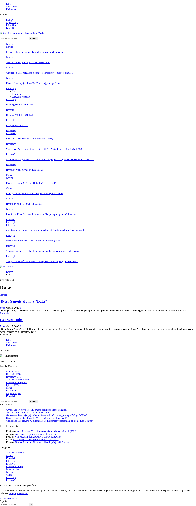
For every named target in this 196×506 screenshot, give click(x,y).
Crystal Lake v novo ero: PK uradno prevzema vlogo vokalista (36, 52)
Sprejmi (12, 493)
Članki (9, 175)
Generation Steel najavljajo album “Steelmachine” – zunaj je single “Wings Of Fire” (46, 415)
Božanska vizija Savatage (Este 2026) (24, 170)
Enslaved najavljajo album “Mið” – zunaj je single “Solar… (35, 83)
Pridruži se (11, 25)
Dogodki (11, 396)
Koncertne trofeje (16, 382)
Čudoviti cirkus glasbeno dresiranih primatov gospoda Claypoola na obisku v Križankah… (50, 159)
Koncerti (10, 219)
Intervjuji (10, 222)
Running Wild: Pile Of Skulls (20, 104)
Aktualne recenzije (21, 96)
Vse (14, 91)
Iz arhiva (16, 94)
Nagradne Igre (13, 393)
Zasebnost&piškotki (9, 498)
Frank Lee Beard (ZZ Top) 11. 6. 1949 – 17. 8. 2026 (31, 183)
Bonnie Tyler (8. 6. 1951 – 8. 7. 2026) (24, 204)
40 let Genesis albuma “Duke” (23, 301)
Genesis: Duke (11, 320)
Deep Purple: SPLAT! (17, 125)
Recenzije (11, 88)
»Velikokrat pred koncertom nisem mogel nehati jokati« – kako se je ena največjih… (46, 230)
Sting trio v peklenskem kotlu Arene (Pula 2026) (29, 138)
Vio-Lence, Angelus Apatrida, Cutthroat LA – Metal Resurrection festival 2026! (44, 149)
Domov (9, 19)
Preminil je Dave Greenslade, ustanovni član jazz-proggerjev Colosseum (41, 214)
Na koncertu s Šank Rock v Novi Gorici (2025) (38, 436)
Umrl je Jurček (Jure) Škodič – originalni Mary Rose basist (34, 193)
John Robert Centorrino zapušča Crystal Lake (37, 434)
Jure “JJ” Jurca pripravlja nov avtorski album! (28, 62)
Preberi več (22, 493)
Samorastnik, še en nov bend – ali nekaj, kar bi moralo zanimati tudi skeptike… (44, 251)
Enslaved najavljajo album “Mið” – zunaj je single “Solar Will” (36, 418)
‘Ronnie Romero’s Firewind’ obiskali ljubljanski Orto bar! (42, 442)
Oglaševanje (12, 22)
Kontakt (10, 28)
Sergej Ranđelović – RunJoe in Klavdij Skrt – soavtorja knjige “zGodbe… (42, 261)
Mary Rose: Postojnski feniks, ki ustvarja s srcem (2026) (33, 240)
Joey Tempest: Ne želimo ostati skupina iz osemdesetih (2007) (46, 431)
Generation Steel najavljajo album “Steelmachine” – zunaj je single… (39, 72)
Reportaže (11, 130)
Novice (9, 44)
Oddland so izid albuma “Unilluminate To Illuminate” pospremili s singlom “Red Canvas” (49, 420)
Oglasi (9, 474)
